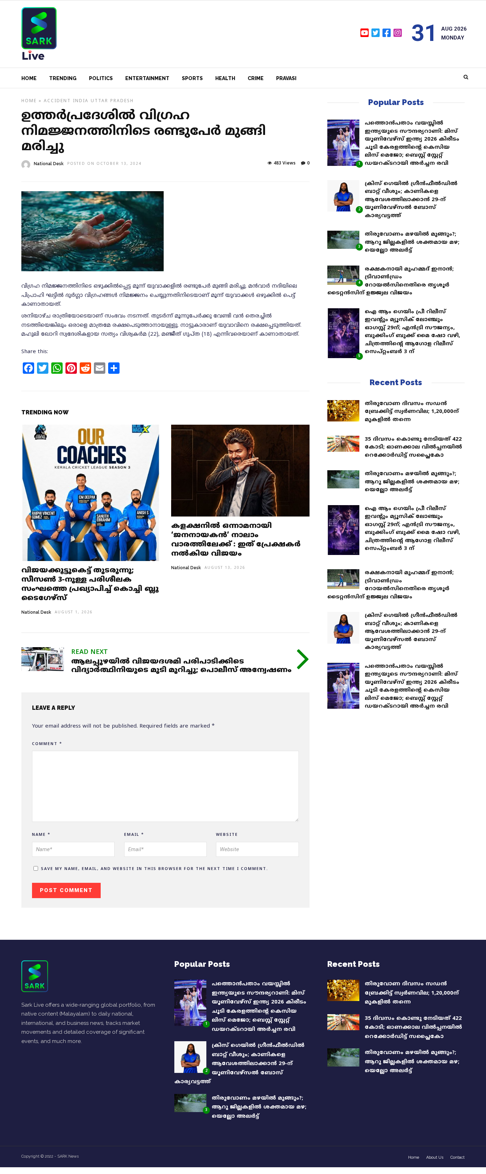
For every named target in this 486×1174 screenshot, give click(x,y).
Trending (62, 78)
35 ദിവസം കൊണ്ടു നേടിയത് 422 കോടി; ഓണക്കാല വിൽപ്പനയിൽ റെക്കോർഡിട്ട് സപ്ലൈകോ (413, 447)
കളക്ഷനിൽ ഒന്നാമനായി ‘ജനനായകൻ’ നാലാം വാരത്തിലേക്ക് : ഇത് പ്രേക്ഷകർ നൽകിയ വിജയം (236, 540)
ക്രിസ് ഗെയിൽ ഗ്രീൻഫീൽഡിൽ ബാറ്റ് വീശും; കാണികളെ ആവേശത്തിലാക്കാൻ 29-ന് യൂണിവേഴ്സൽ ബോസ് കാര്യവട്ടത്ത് (411, 199)
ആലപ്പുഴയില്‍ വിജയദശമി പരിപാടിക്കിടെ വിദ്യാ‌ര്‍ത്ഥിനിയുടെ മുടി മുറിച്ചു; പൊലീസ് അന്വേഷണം (181, 666)
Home (29, 78)
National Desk (49, 163)
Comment (47, 743)
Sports (192, 78)
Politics (101, 78)
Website (227, 834)
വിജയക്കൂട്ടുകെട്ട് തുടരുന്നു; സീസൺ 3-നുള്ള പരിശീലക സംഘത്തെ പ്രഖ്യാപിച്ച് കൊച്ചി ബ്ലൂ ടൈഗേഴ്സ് (90, 584)
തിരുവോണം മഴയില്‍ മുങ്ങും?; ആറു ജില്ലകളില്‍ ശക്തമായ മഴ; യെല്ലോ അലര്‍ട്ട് (412, 242)
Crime (256, 78)
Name (41, 834)
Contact (457, 1157)
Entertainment (147, 78)
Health (225, 78)
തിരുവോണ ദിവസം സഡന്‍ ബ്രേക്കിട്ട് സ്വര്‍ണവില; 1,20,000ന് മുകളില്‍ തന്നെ (412, 411)
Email (134, 834)
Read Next (89, 652)
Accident (57, 101)
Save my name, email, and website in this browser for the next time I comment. (154, 868)
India (81, 101)
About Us (434, 1157)
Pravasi (286, 78)
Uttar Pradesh (112, 101)
